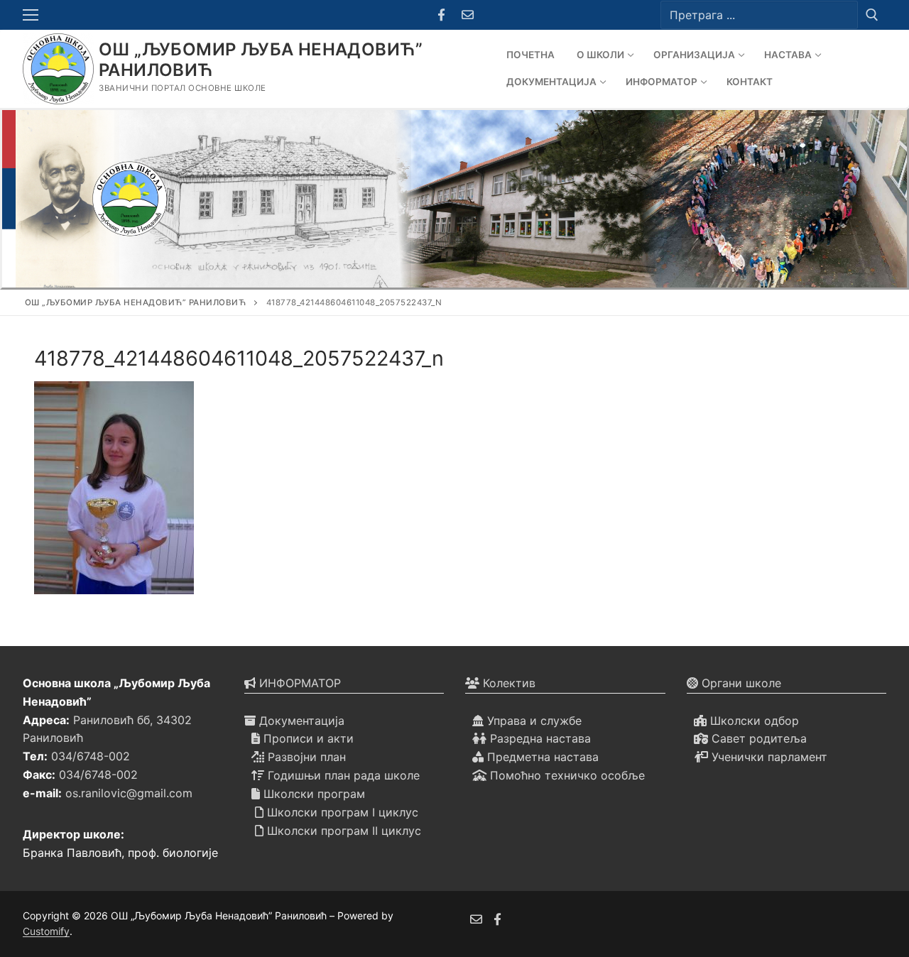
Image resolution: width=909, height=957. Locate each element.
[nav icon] (33, 15)
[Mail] (468, 15)
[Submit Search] (872, 14)
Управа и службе (533, 720)
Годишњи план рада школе (342, 775)
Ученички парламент (767, 757)
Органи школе (739, 683)
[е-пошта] (476, 919)
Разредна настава (538, 738)
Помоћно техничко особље (565, 775)
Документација (300, 720)
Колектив (507, 683)
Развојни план (305, 757)
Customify (46, 931)
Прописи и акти (307, 738)
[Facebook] (441, 15)
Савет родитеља (757, 738)
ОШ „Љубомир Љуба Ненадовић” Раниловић (261, 59)
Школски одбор (753, 720)
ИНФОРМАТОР (298, 683)
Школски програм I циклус (340, 812)
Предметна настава (541, 757)
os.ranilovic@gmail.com (128, 793)
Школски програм (312, 794)
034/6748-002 (90, 756)
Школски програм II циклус (342, 831)
